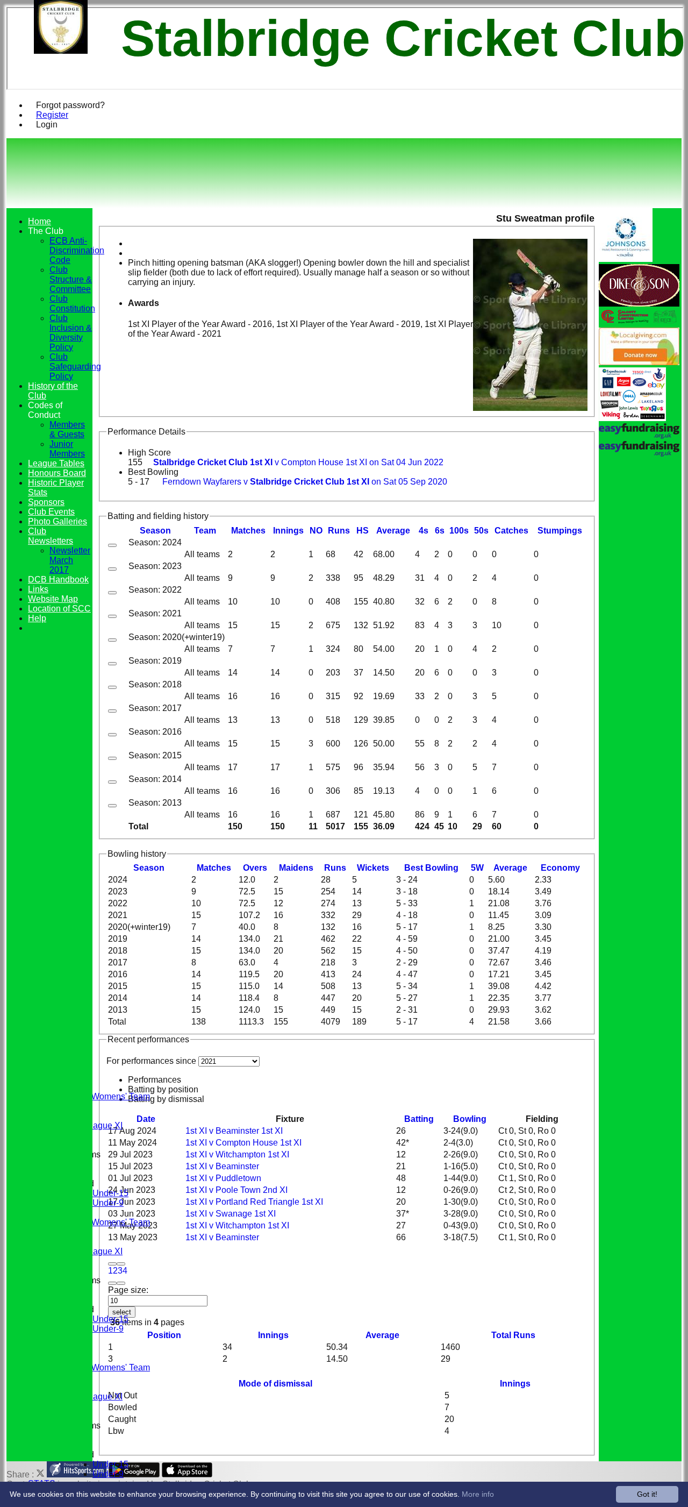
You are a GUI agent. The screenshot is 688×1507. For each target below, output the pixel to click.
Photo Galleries (57, 521)
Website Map (53, 598)
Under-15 (110, 1193)
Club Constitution (72, 303)
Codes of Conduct (45, 410)
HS (362, 530)
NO (316, 530)
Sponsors (46, 502)
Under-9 (108, 1202)
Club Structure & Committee (70, 279)
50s (481, 530)
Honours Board (57, 473)
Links (38, 589)
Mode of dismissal (275, 1383)
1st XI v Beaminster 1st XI (234, 1130)
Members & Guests (67, 429)
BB (431, 867)
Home (39, 221)
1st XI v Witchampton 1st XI (237, 1154)
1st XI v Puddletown (223, 1178)
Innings (273, 1335)
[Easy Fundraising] (639, 453)
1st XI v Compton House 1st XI (243, 1142)
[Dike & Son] (639, 303)
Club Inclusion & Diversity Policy (70, 333)
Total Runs (513, 1335)
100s (459, 530)
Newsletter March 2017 (69, 560)
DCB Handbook (58, 579)
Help (37, 618)
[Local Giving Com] (639, 362)
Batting (419, 1119)
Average (510, 867)
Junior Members (67, 448)
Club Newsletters (50, 536)
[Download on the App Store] (187, 1474)
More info (478, 1494)
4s (423, 530)
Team (205, 530)
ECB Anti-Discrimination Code (76, 250)
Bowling (469, 1119)
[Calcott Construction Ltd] (639, 322)
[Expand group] (112, 545)
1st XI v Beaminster (222, 1166)
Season (155, 530)
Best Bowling (153, 472)
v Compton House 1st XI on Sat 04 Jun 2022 (298, 462)
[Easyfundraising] (639, 435)
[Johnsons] (626, 259)
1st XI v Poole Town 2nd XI (236, 1190)
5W (477, 867)
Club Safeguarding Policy (75, 366)
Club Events (51, 511)
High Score (149, 452)
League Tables (56, 463)
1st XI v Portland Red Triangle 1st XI (254, 1201)
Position (164, 1335)
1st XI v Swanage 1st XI (230, 1213)
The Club (45, 231)
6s (440, 530)
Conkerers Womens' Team (99, 1096)
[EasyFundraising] (632, 418)
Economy (560, 867)
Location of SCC (59, 608)
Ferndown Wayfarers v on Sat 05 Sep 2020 (304, 481)
